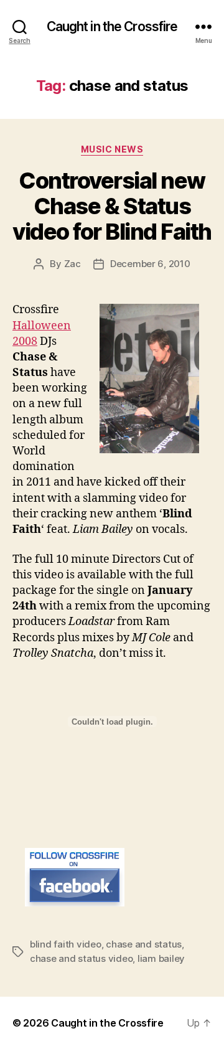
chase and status (144, 944)
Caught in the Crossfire (112, 26)
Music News (112, 149)
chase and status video (81, 958)
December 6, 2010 (150, 264)
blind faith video (65, 944)
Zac (72, 264)
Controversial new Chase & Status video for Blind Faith (112, 206)
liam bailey (161, 958)
